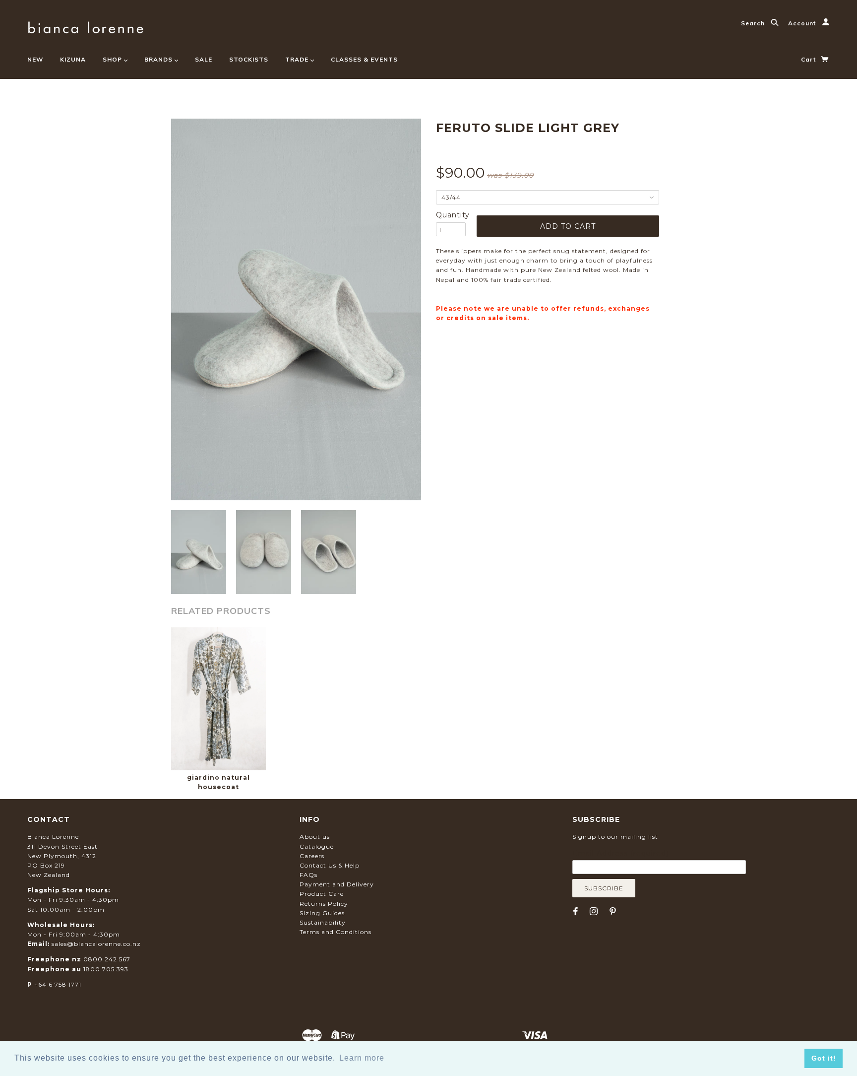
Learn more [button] (361, 1058)
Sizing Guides (322, 913)
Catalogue (317, 846)
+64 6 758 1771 (57, 984)
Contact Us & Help (330, 865)
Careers (312, 856)
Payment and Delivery (337, 884)
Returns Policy (324, 903)
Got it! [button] (823, 1058)
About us (315, 836)
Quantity (451, 214)
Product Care (322, 893)
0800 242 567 (106, 959)
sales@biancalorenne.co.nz (96, 943)
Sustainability (323, 922)
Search (754, 23)
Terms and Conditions (335, 932)
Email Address (620, 853)
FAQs (308, 874)
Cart (809, 59)
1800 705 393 (105, 969)
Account (803, 23)
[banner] (85, 26)
